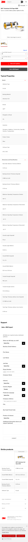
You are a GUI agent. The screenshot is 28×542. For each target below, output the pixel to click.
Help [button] (3, 508)
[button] (7, 539)
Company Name (7, 375)
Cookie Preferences (11, 517)
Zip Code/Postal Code (9, 410)
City (4, 404)
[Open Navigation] (26, 2)
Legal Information (11, 516)
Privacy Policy (19, 516)
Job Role (5, 363)
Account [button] (22, 5)
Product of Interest (8, 415)
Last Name (6, 357)
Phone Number (7, 369)
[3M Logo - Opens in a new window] (3, 2)
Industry (5, 380)
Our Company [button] (6, 499)
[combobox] (4, 372)
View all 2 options (15, 63)
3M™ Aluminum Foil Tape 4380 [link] (20, 463)
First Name (6, 352)
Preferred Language (8, 392)
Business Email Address (9, 346)
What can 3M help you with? (11, 340)
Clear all (25, 50)
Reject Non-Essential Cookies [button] (8, 535)
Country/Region (7, 386)
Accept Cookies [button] (21, 535)
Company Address (8, 398)
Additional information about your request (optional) (12, 422)
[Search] (22, 2)
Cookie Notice (5, 532)
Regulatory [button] (6, 504)
